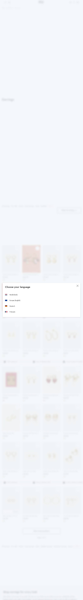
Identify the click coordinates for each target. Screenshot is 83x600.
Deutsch (12, 306)
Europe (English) (15, 300)
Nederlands (14, 295)
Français (12, 312)
